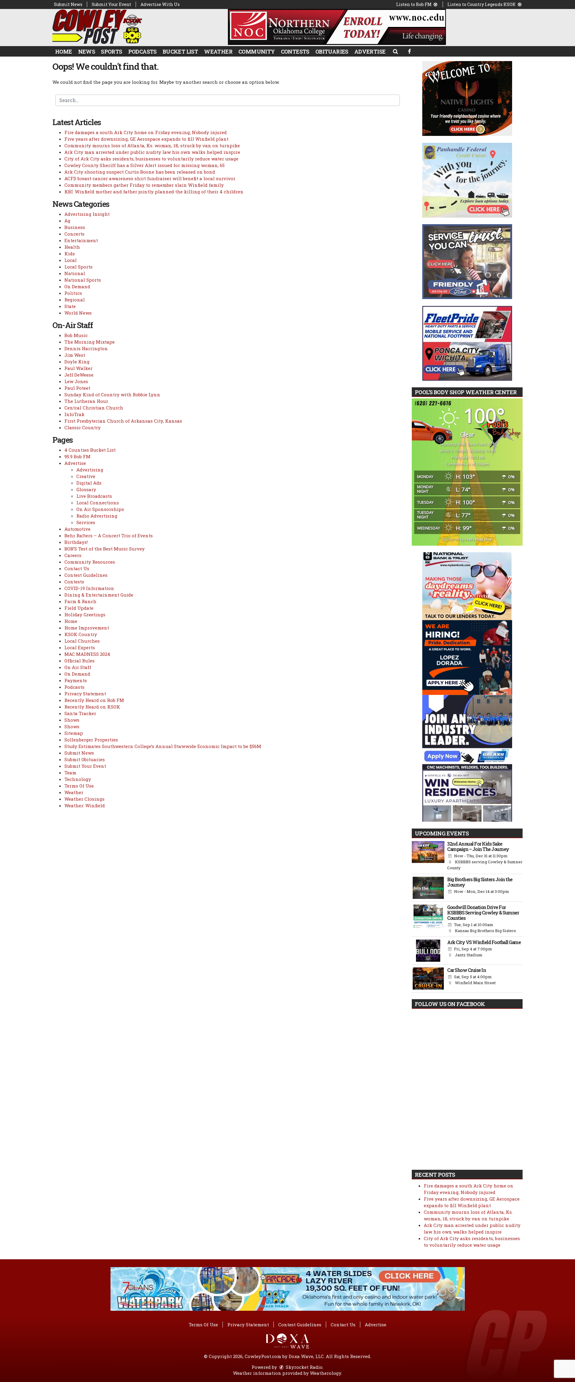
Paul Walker (78, 368)
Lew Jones (76, 381)
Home (63, 51)
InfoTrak (74, 414)
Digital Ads (89, 483)
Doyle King (77, 362)
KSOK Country (80, 634)
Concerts (74, 234)
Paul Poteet (77, 388)
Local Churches (82, 641)
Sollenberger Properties (91, 740)
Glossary (86, 489)
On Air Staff (77, 667)
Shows (71, 720)
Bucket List (180, 51)
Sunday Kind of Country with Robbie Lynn (112, 395)
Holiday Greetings (84, 615)
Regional (74, 300)
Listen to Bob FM (414, 4)
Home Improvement (86, 628)
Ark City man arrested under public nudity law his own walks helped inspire (152, 152)
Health (72, 247)
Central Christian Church (93, 408)
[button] (395, 51)
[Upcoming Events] (428, 856)
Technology (77, 779)
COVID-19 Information (89, 588)
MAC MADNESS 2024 (87, 654)
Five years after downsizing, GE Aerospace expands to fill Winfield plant (146, 139)
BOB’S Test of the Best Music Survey (104, 549)
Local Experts (79, 647)
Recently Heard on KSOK (92, 707)
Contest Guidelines (86, 575)
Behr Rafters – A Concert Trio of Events (108, 535)
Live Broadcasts (94, 496)
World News (78, 313)
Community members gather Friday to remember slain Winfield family (144, 185)
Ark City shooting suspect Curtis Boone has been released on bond (139, 172)
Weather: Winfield (84, 805)
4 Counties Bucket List (90, 450)
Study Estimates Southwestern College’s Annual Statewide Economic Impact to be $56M (162, 746)
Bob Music (76, 335)
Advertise (370, 51)
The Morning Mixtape (89, 342)
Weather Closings (84, 799)
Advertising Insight (87, 214)
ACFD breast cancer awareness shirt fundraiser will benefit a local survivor (149, 178)
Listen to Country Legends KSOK (482, 4)
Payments (75, 680)
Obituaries (331, 51)
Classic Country (82, 427)
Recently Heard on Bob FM (94, 700)
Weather (218, 51)
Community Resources (89, 562)
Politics (73, 293)
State (70, 306)
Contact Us (76, 568)
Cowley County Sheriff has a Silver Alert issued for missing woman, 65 (144, 165)
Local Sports (78, 267)
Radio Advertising (96, 516)
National (74, 273)
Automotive (77, 529)
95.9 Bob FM (77, 456)
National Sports (82, 280)
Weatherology (325, 1373)
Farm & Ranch (80, 601)
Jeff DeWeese (78, 375)
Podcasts (142, 51)
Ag (67, 221)
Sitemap (73, 733)
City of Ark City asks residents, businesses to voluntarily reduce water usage (151, 159)
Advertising (89, 470)
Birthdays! (76, 542)
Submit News (68, 4)
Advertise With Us (160, 4)
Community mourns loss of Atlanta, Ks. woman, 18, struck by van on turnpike (152, 145)
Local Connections (97, 503)
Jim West (74, 355)
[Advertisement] (337, 27)
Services (85, 522)
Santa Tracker (80, 713)
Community (256, 51)
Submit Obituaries (84, 759)
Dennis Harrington (86, 348)
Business (74, 227)
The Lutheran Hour (86, 401)
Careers (72, 555)
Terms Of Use (79, 786)
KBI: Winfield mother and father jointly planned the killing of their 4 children (153, 192)
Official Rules (79, 661)
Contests (295, 51)
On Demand (77, 286)
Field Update (78, 608)
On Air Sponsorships (100, 509)
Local (70, 260)
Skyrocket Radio (304, 1367)
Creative (85, 476)
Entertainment (81, 240)
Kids (69, 254)
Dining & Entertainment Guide (98, 595)
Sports (111, 51)
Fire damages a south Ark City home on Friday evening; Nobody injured (145, 132)
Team (70, 773)
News (86, 51)
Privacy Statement (85, 694)
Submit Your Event (111, 4)
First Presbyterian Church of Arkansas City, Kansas (123, 421)
